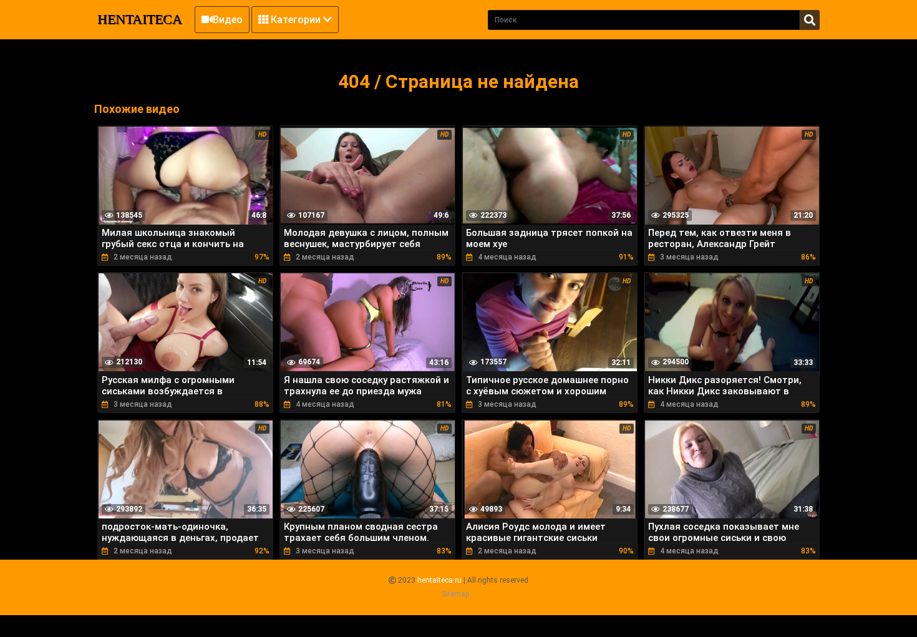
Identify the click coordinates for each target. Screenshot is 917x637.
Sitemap (455, 594)
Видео (228, 20)
